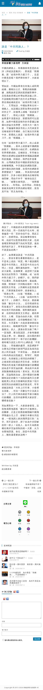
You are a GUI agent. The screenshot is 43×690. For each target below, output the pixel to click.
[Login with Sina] (14, 591)
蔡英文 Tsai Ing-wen (28, 223)
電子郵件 (5, 630)
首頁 (3, 13)
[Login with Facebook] (17, 591)
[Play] (3, 60)
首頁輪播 (20, 13)
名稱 (3, 621)
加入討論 (8, 592)
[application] (21, 59)
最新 (10, 13)
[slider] (37, 59)
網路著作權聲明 (11, 454)
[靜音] (33, 60)
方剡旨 (27, 51)
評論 (14, 13)
